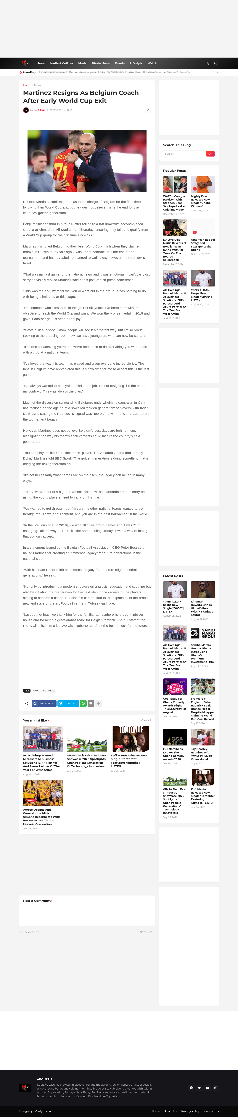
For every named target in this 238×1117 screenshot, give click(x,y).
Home (27, 85)
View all (146, 720)
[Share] (148, 110)
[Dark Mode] (208, 63)
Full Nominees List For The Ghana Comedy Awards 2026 (173, 754)
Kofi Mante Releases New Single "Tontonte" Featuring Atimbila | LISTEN (129, 761)
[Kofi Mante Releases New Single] (203, 777)
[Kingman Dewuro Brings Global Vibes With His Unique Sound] (203, 589)
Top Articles (48, 690)
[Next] (217, 72)
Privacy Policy (190, 1111)
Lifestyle (136, 63)
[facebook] (191, 1088)
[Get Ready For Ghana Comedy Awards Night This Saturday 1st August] (175, 686)
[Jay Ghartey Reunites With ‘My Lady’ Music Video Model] (203, 737)
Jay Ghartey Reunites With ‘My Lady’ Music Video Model (201, 754)
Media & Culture (61, 63)
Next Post (146, 932)
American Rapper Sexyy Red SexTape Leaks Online (203, 245)
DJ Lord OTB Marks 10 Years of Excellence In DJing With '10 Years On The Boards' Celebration (174, 250)
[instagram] (216, 1088)
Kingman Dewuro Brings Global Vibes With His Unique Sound (202, 608)
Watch (152, 63)
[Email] (91, 703)
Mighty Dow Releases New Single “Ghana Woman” (201, 201)
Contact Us (211, 1111)
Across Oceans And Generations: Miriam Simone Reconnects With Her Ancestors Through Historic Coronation (41, 817)
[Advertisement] (119, 29)
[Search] (216, 63)
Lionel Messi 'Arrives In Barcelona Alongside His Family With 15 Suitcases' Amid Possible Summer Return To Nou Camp (116, 72)
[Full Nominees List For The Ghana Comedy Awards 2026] (175, 737)
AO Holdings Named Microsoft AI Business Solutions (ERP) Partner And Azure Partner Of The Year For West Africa (41, 763)
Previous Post (31, 932)
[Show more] (98, 703)
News (41, 63)
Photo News (101, 63)
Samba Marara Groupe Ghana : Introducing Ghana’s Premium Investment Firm (202, 653)
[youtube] (207, 1088)
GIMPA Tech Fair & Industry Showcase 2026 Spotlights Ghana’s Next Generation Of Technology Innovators (86, 761)
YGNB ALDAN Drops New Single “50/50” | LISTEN (201, 295)
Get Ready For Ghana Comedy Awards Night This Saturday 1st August (174, 705)
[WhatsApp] (83, 703)
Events (120, 63)
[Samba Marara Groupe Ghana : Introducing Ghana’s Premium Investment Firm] (203, 633)
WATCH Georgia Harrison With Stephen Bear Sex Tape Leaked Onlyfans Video (174, 203)
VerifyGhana (43, 1111)
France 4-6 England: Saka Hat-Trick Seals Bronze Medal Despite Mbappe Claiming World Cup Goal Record (202, 709)
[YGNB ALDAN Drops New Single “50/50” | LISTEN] (175, 589)
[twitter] (199, 1088)
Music (82, 63)
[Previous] (212, 72)
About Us (171, 1111)
